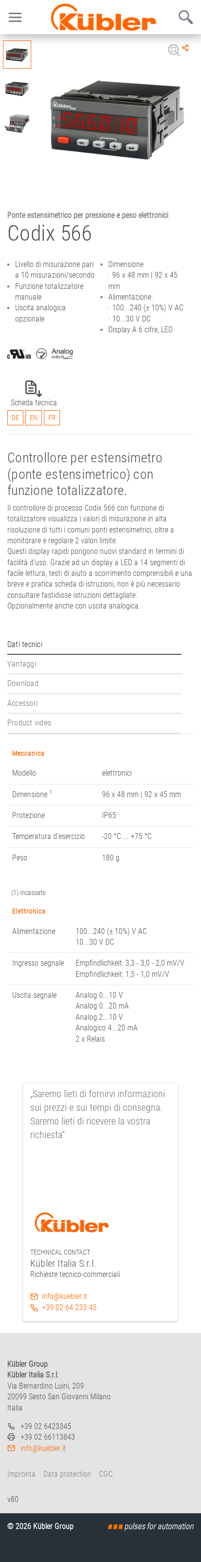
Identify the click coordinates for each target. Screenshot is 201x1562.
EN (34, 417)
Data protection (67, 1474)
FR (52, 417)
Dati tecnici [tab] (24, 644)
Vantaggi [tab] (21, 663)
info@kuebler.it (64, 1296)
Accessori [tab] (22, 703)
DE (15, 417)
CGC (106, 1474)
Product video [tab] (29, 722)
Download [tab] (23, 683)
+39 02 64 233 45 (69, 1307)
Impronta (21, 1474)
